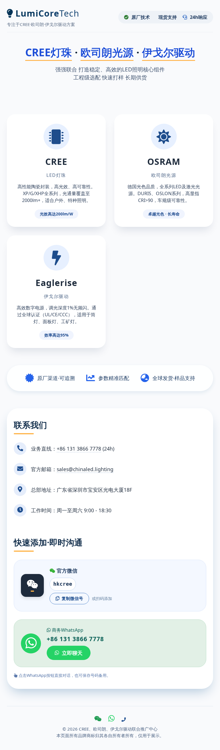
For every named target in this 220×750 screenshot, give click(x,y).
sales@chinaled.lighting (85, 469)
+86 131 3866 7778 (79, 448)
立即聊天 (72, 652)
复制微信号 (72, 598)
